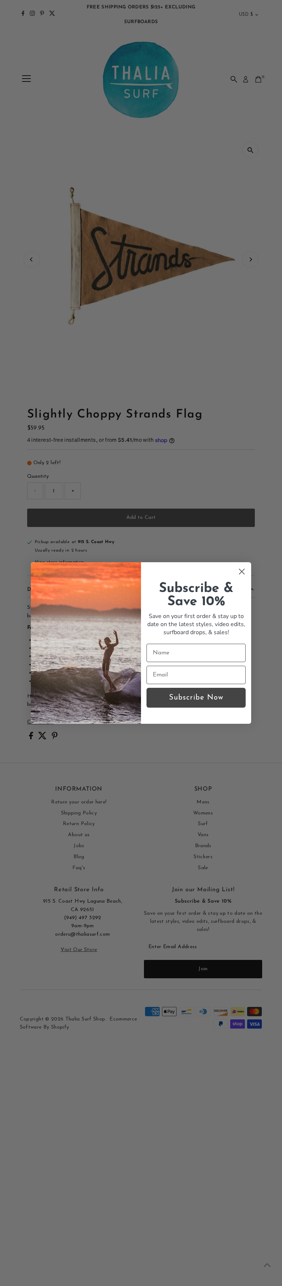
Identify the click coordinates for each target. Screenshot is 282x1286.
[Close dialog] (241, 571)
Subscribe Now (196, 697)
